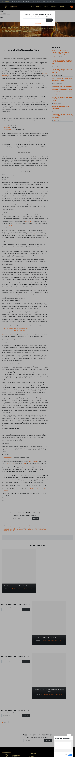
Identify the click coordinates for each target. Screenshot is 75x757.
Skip (66, 754)
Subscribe (49, 20)
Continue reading (37, 23)
